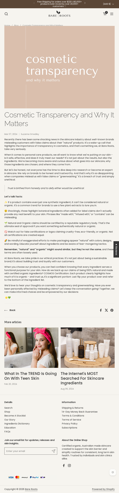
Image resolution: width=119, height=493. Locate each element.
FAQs (7, 431)
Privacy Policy (69, 423)
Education (10, 427)
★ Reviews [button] (116, 249)
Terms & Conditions (73, 415)
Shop (7, 411)
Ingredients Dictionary (17, 423)
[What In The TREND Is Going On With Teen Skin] (31, 347)
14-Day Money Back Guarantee (80, 411)
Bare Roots (31, 489)
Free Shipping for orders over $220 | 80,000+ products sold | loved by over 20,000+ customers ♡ (59, 4)
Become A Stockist (15, 415)
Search (8, 408)
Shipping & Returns (72, 408)
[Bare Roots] (59, 13)
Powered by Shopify (103, 489)
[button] (6, 14)
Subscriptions (69, 427)
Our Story (9, 419)
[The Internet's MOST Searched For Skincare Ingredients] (88, 347)
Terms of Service (71, 419)
